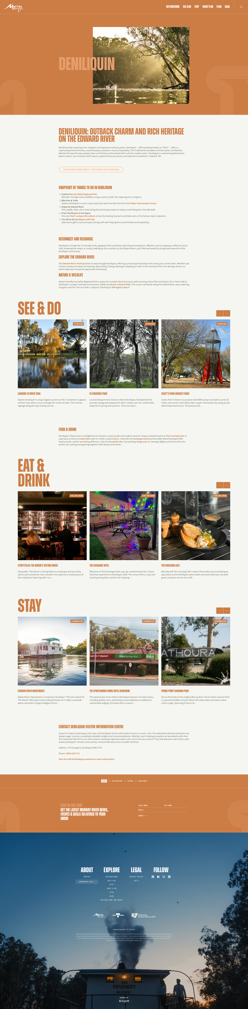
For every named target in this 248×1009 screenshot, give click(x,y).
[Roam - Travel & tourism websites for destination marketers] (124, 1001)
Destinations (173, 7)
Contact (87, 877)
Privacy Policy (136, 877)
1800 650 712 (73, 753)
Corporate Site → (87, 882)
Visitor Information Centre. (143, 203)
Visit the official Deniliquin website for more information (86, 759)
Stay (196, 7)
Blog (227, 7)
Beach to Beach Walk (120, 284)
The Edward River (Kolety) (72, 263)
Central (130, 781)
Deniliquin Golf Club (85, 219)
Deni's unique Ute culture (82, 216)
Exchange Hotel (141, 439)
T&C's (136, 881)
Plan (219, 7)
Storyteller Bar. (115, 441)
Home (104, 781)
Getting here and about (112, 900)
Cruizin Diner (84, 439)
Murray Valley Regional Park (83, 194)
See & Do (187, 7)
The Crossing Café (175, 436)
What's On (208, 7)
